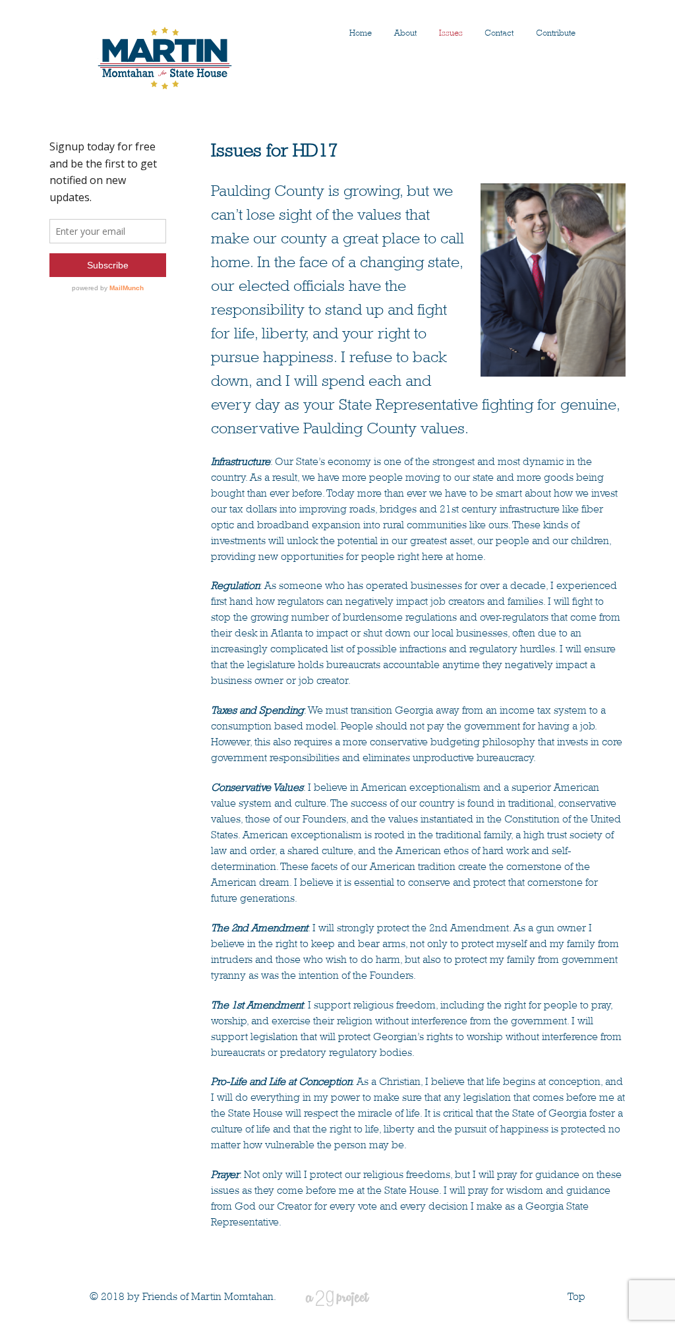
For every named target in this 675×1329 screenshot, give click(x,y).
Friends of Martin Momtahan (208, 1298)
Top (576, 1298)
